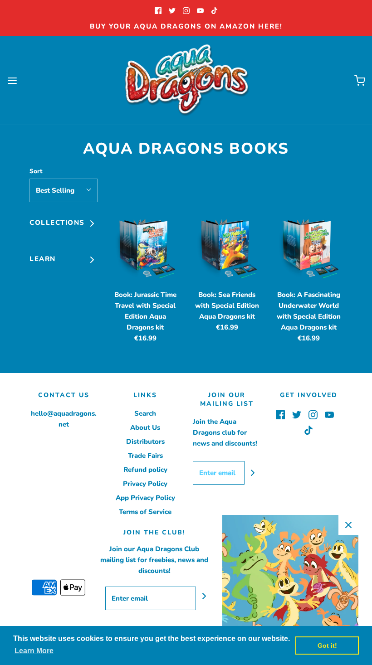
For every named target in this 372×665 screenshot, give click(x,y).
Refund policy (145, 469)
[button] (63, 190)
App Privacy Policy (145, 497)
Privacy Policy (145, 483)
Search (145, 413)
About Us (145, 427)
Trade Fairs (145, 455)
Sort (35, 171)
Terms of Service (145, 511)
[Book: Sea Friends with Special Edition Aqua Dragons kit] (227, 250)
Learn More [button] (34, 651)
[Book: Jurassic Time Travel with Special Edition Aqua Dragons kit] (145, 250)
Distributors (145, 441)
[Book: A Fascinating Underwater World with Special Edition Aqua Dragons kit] (308, 250)
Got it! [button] (327, 645)
